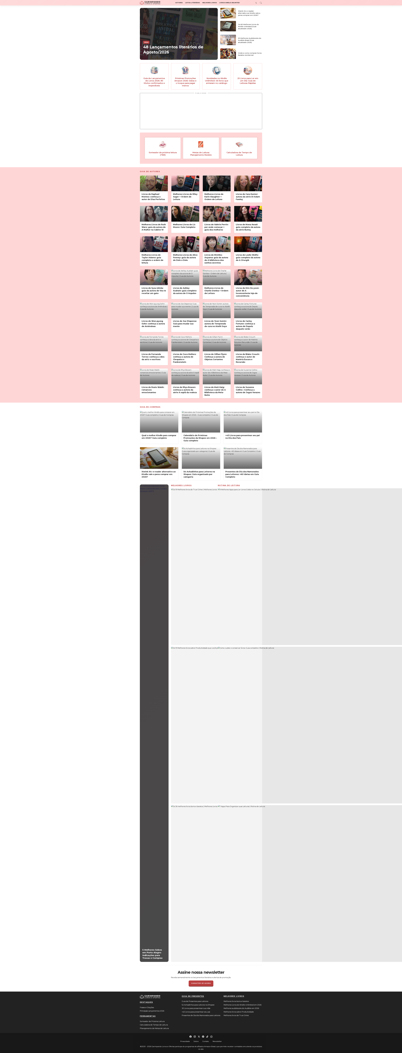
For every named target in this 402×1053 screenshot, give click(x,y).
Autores (179, 2)
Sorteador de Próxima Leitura (152, 1021)
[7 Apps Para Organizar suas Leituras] (240, 883)
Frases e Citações (147, 1007)
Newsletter (217, 1041)
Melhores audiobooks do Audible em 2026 (241, 1008)
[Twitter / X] (199, 1037)
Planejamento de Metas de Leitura (154, 1028)
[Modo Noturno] (256, 3)
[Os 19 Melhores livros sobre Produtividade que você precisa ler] (193, 725)
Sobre (196, 1041)
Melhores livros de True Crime (236, 1015)
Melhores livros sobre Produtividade (239, 1012)
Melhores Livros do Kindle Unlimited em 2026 (242, 1005)
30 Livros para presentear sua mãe (196, 1008)
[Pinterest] (203, 1037)
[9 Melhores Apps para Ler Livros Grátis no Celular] (240, 566)
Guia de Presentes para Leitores (195, 1001)
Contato (205, 1041)
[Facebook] (190, 1037)
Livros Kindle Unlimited (229, 2)
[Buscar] (261, 3)
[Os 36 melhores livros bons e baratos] (193, 883)
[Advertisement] (201, 111)
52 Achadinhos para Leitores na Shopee (198, 1005)
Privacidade (185, 1041)
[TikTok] (207, 1037)
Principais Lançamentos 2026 (152, 1011)
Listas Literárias (192, 2)
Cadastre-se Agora (201, 983)
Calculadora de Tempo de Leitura (154, 1025)
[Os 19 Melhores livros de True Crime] (193, 566)
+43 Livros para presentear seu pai (196, 1012)
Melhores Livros (209, 2)
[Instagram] (195, 1037)
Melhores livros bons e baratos (236, 1001)
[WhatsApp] (211, 1037)
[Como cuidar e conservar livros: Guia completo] (240, 725)
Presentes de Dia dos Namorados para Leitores (201, 1015)
